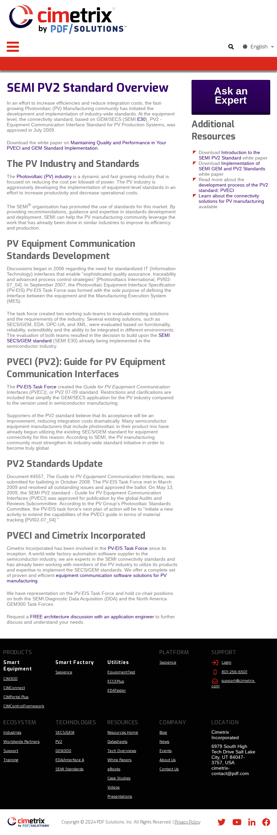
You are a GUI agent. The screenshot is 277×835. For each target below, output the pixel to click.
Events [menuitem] (165, 750)
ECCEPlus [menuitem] (115, 681)
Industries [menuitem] (12, 732)
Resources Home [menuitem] (122, 732)
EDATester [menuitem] (116, 690)
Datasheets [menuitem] (117, 741)
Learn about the (216, 195)
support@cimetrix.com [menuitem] (233, 683)
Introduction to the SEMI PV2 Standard (229, 155)
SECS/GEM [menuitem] (64, 732)
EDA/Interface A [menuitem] (69, 760)
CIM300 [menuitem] (10, 678)
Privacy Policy (187, 822)
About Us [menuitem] (167, 760)
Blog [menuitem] (163, 732)
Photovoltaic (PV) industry (44, 176)
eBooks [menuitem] (113, 769)
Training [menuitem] (10, 760)
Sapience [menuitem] (63, 672)
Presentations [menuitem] (119, 796)
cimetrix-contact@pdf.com (230, 770)
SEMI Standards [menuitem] (69, 769)
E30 (141, 119)
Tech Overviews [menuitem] (121, 750)
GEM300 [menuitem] (63, 750)
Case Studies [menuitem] (118, 778)
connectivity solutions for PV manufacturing (231, 198)
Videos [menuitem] (113, 787)
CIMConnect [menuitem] (14, 687)
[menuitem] (26, 665)
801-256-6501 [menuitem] (234, 672)
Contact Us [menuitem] (169, 769)
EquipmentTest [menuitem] (121, 672)
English (259, 46)
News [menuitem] (164, 741)
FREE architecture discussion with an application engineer (92, 616)
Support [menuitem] (10, 750)
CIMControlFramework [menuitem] (23, 706)
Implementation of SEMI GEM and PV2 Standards (232, 165)
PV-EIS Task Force (37, 386)
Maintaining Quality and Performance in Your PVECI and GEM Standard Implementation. (86, 145)
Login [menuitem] (226, 662)
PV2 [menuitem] (58, 741)
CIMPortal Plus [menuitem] (15, 697)
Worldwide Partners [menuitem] (21, 741)
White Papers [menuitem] (119, 760)
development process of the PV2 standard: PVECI (233, 187)
